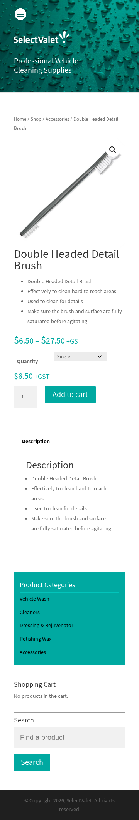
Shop (36, 119)
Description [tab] (36, 441)
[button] (113, 150)
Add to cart (70, 394)
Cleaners (30, 612)
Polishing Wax (35, 638)
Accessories (57, 119)
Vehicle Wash (34, 599)
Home (20, 119)
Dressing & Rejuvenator (46, 625)
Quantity (27, 361)
